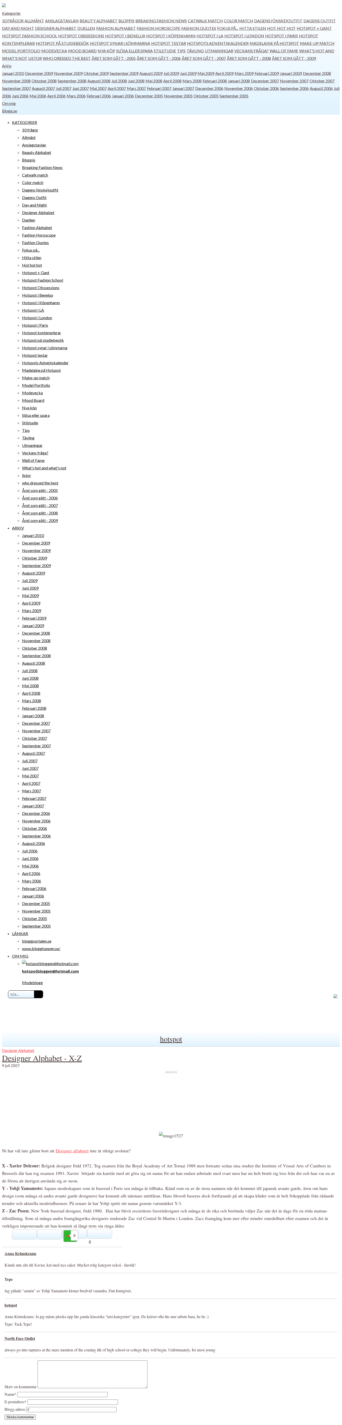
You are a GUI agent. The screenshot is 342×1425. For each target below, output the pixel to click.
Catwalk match (205, 20)
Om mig (9, 103)
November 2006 (238, 88)
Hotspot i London (244, 35)
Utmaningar (219, 50)
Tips (181, 50)
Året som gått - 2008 (249, 58)
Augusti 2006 (321, 88)
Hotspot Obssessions (81, 35)
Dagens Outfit (319, 20)
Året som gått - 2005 (114, 58)
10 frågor (13, 20)
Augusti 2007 (43, 88)
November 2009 (68, 73)
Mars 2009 (244, 73)
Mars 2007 (136, 88)
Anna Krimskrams (20, 1253)
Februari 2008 (215, 80)
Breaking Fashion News (161, 20)
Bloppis (126, 20)
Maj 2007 (98, 88)
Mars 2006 (76, 95)
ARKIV (18, 527)
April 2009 (224, 73)
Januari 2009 (291, 73)
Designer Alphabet (55, 28)
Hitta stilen (252, 28)
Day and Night (18, 28)
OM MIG (20, 956)
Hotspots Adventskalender (218, 43)
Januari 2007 (183, 88)
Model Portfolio (21, 50)
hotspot (171, 1039)
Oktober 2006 (266, 88)
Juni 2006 (20, 95)
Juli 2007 (63, 88)
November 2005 (178, 95)
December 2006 (209, 88)
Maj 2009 (206, 73)
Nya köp (106, 50)
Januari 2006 (123, 95)
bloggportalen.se (36, 941)
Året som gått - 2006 (159, 58)
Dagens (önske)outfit (278, 20)
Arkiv (7, 65)
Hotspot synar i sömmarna (120, 43)
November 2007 (294, 80)
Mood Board (82, 50)
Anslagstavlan (62, 20)
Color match (238, 20)
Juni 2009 (188, 73)
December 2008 (317, 73)
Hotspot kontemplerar (41, 332)
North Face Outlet (20, 1338)
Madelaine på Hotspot (274, 43)
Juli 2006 (30, 850)
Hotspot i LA (210, 35)
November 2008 (16, 80)
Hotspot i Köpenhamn (171, 35)
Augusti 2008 (98, 80)
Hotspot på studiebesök (62, 43)
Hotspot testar (168, 43)
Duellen (86, 28)
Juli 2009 (171, 73)
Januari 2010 (13, 73)
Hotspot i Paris (281, 35)
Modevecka (54, 50)
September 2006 (294, 88)
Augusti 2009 (150, 73)
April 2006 (56, 95)
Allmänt (34, 20)
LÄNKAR (20, 933)
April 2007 (117, 88)
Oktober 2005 (206, 95)
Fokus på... (227, 28)
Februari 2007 (159, 88)
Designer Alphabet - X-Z (42, 1057)
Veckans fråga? (251, 50)
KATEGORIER (24, 122)
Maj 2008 (153, 80)
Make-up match (317, 43)
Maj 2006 (38, 95)
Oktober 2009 (96, 73)
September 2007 (16, 88)
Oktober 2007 (321, 80)
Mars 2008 (192, 80)
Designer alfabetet (72, 1151)
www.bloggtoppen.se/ (41, 948)
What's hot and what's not (44, 467)
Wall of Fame (284, 50)
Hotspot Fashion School (29, 35)
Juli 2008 (119, 80)
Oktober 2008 (44, 80)
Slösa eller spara (134, 50)
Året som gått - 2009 (294, 58)
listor (35, 58)
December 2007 (265, 80)
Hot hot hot (281, 28)
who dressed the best (67, 58)
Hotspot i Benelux (125, 35)
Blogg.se (9, 110)
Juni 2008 (136, 80)
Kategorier (11, 13)
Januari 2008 (239, 80)
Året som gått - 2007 (204, 58)
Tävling (195, 50)
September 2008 (72, 80)
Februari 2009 (267, 73)
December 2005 (149, 95)
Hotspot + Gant (314, 28)
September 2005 (234, 95)
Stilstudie (165, 50)
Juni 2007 (80, 88)
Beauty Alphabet (98, 20)
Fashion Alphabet (116, 28)
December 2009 (39, 73)
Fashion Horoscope (158, 28)
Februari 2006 (99, 95)
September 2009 (124, 73)
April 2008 (172, 80)
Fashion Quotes (198, 28)
